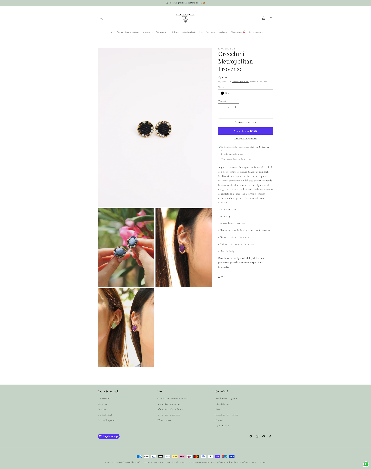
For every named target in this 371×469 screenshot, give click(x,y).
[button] (101, 17)
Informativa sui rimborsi (168, 414)
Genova (219, 409)
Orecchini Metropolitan (226, 414)
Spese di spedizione (240, 81)
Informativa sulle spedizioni (170, 409)
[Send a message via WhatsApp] (366, 464)
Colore (221, 87)
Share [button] (224, 276)
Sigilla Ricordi (222, 425)
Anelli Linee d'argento (226, 398)
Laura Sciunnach (118, 462)
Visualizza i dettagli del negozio (236, 158)
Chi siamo (102, 404)
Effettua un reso (164, 420)
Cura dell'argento (106, 420)
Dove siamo (103, 398)
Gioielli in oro (222, 404)
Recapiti (263, 462)
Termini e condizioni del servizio (172, 398)
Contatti (102, 409)
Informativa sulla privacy (169, 404)
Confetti (219, 420)
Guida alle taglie (105, 414)
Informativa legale (249, 462)
